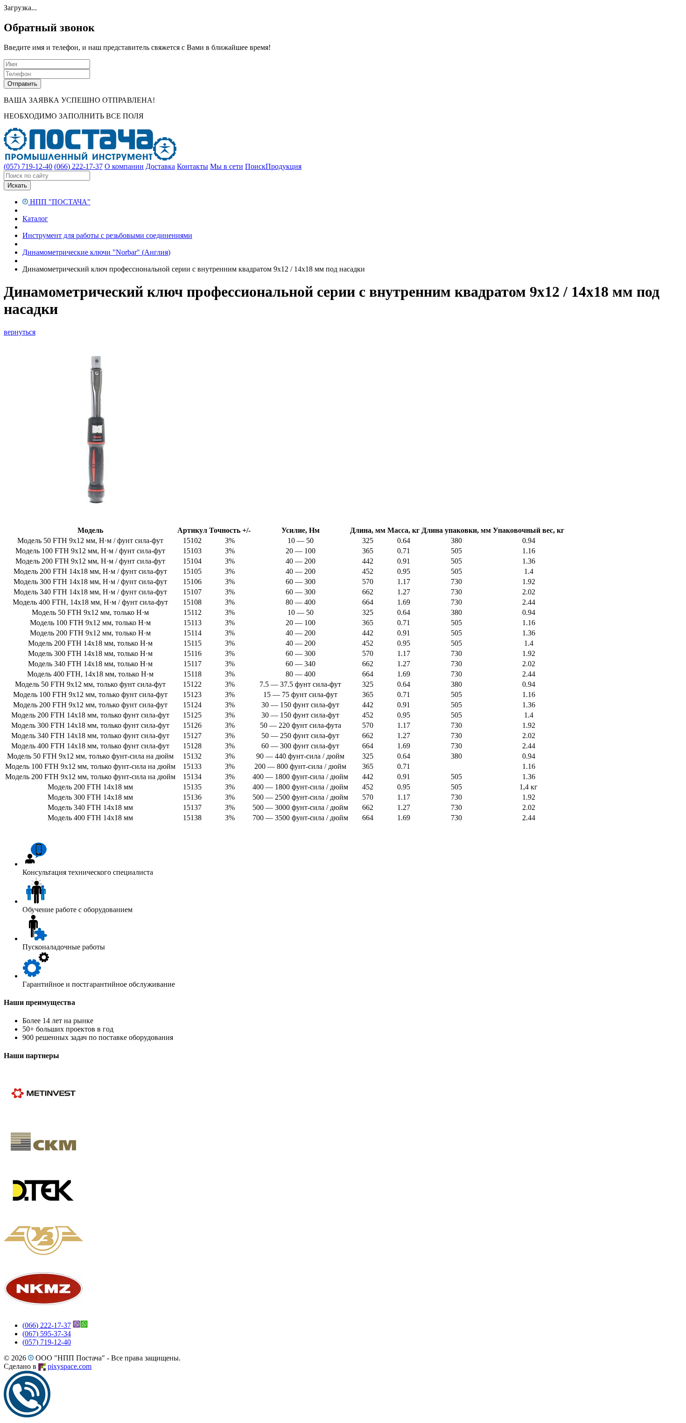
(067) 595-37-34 (46, 1334)
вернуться (19, 332)
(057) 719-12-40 (46, 1342)
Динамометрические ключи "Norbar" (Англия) (96, 252)
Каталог (35, 219)
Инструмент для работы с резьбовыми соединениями (107, 235)
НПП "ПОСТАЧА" (59, 202)
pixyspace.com (69, 1366)
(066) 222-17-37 (46, 1325)
